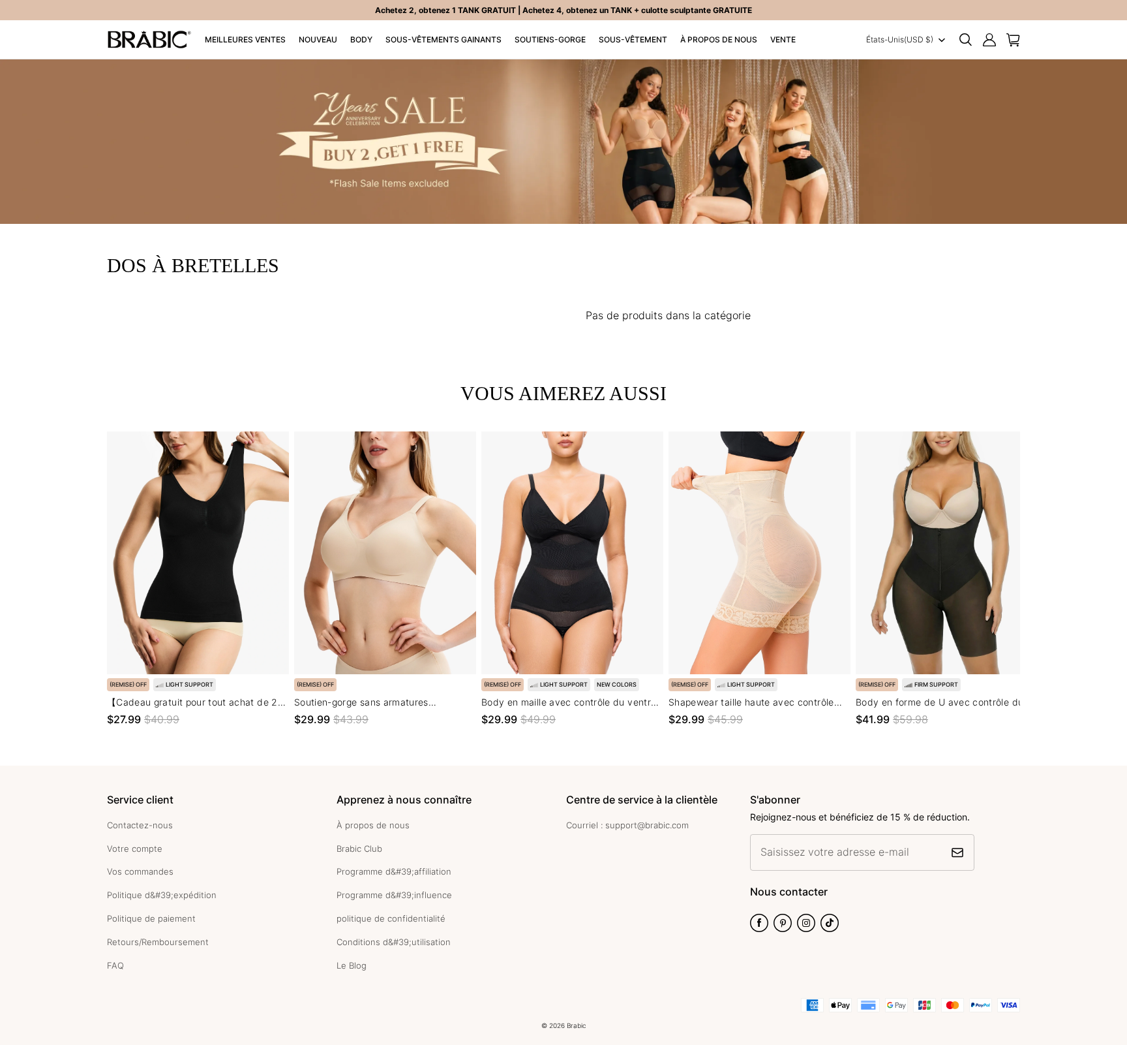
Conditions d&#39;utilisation (394, 942)
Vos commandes (140, 871)
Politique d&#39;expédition (162, 895)
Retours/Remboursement (158, 942)
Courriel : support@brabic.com (627, 825)
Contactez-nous (140, 825)
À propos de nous (718, 39)
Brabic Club (359, 848)
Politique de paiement (151, 918)
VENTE (783, 39)
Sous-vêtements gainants (443, 39)
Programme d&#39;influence (394, 895)
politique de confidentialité (391, 918)
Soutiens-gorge (550, 39)
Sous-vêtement (633, 39)
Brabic (576, 1025)
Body (361, 39)
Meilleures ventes (245, 39)
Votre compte (134, 848)
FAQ (115, 965)
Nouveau (318, 39)
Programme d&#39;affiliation (394, 871)
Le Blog (352, 965)
